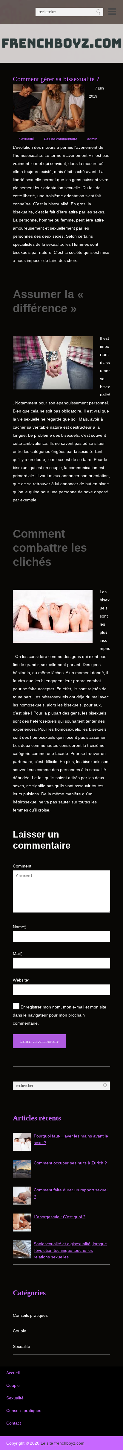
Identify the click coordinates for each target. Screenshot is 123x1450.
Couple (19, 1330)
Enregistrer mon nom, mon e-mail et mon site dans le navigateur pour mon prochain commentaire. (59, 1015)
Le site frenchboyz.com (62, 1443)
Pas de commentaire (60, 139)
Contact (13, 1423)
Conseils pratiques (30, 1315)
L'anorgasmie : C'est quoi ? (59, 1216)
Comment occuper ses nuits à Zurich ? (70, 1163)
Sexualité (26, 139)
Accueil (13, 1372)
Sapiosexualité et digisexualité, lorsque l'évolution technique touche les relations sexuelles (70, 1250)
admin (92, 139)
